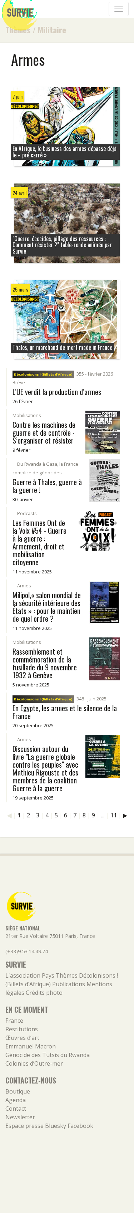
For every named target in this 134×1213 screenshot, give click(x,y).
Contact (15, 1108)
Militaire (52, 29)
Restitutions (21, 1029)
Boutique (17, 1091)
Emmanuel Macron (30, 1046)
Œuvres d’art (22, 1038)
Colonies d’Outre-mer (34, 1063)
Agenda (15, 1100)
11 (113, 815)
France (14, 1020)
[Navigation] (119, 9)
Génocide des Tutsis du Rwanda (47, 1055)
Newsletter (20, 1117)
